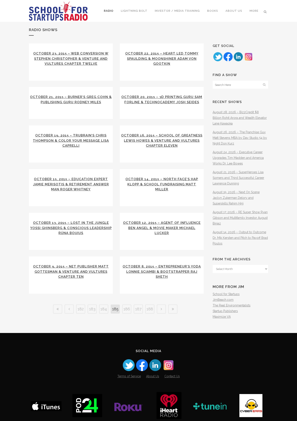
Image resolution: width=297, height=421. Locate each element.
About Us (152, 376)
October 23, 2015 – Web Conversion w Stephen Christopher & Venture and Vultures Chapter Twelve (70, 59)
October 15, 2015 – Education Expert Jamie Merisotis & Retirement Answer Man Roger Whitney (71, 184)
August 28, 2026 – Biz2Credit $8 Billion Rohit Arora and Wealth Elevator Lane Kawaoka (240, 117)
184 (103, 309)
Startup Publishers (225, 311)
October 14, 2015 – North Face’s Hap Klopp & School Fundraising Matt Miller (161, 184)
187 (138, 309)
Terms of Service (129, 376)
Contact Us (172, 376)
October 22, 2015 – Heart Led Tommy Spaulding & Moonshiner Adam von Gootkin (162, 59)
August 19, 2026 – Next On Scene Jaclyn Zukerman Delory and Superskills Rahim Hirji (236, 197)
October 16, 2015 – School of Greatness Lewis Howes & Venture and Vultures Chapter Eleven (161, 140)
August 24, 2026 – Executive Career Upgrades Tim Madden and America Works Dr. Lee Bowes (238, 157)
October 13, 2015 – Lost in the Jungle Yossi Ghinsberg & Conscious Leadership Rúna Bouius (71, 228)
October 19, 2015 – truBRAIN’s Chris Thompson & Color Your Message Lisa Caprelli (71, 140)
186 (126, 309)
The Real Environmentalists (231, 305)
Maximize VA (222, 316)
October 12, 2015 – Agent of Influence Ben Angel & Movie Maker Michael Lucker (162, 228)
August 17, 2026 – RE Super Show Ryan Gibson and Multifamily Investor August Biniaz (240, 217)
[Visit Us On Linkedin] (238, 60)
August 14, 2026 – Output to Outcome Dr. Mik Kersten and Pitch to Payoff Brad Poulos (240, 237)
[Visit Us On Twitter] (218, 60)
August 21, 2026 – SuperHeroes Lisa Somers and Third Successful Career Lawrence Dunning (238, 177)
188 (150, 309)
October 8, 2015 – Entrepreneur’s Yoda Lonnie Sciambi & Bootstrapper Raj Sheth (162, 272)
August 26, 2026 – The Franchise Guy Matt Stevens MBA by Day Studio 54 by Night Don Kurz (240, 137)
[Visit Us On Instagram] (248, 60)
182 (81, 309)
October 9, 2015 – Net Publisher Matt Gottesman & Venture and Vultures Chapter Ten (71, 272)
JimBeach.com (223, 299)
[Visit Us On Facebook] (228, 60)
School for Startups (226, 294)
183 (92, 309)
